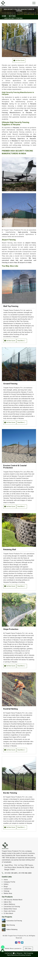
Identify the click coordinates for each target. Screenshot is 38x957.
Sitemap (6, 891)
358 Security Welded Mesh (13, 900)
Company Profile (9, 882)
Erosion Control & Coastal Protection (15, 466)
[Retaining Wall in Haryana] (19, 530)
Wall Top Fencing (10, 306)
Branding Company (25, 955)
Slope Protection (10, 629)
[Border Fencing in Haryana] (19, 773)
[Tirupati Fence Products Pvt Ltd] (3, 3)
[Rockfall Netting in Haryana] (19, 689)
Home (4, 16)
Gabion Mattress (9, 904)
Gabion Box (7, 902)
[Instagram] (19, 942)
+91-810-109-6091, (11, 873)
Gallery (6, 884)
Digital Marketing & (13, 955)
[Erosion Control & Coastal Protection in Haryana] (19, 446)
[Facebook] (16, 942)
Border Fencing (10, 793)
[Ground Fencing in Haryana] (19, 364)
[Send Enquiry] (2, 950)
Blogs (6, 886)
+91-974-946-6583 (24, 873)
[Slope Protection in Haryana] (19, 610)
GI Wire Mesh (8, 913)
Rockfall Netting (10, 709)
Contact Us (7, 889)
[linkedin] (22, 942)
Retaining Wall (9, 549)
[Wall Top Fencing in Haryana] (19, 287)
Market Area (8, 893)
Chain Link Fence (9, 911)
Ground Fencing (10, 384)
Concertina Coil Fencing (12, 906)
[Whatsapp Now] (2, 947)
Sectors (12, 16)
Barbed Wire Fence (10, 909)
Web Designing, (28, 953)
